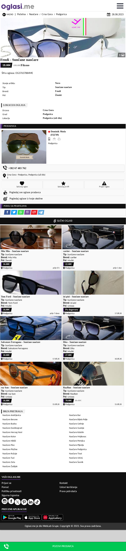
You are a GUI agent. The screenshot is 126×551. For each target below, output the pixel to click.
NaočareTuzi (8, 458)
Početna (21, 14)
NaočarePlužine (9, 449)
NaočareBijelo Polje (78, 419)
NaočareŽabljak (9, 466)
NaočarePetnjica (77, 441)
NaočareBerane (10, 419)
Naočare (33, 14)
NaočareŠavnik (76, 462)
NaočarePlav (8, 445)
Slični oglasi (64, 221)
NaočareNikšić (9, 441)
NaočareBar (75, 415)
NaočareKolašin (76, 432)
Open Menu (120, 6)
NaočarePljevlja (76, 445)
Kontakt (64, 483)
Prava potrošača (68, 491)
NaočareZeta (8, 462)
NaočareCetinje (76, 424)
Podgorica (61, 14)
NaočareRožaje (9, 454)
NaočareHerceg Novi (12, 432)
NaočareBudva (9, 424)
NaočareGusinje (76, 428)
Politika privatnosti (11, 491)
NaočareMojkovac (77, 436)
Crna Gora (47, 14)
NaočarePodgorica (78, 449)
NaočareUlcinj (76, 458)
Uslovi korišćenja (68, 487)
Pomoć (5, 487)
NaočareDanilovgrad (12, 428)
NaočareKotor (9, 436)
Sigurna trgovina (10, 495)
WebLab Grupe (51, 526)
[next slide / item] (123, 37)
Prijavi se (6, 483)
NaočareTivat (75, 454)
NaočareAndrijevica (11, 415)
